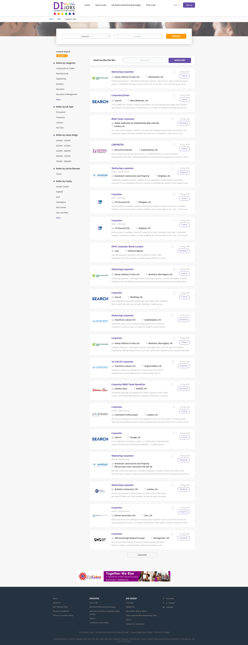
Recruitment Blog (60, 607)
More (58, 99)
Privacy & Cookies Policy (63, 615)
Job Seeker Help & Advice (136, 611)
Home (51, 19)
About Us (56, 603)
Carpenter (116, 194)
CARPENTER (117, 144)
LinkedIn (169, 607)
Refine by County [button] (64, 181)
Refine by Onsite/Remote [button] (68, 168)
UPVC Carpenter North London (127, 246)
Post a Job (94, 603)
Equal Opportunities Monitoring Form (141, 615)
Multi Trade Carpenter (122, 119)
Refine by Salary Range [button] (67, 135)
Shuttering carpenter (122, 168)
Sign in (176, 5)
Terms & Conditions (61, 611)
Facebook (170, 599)
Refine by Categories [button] (66, 63)
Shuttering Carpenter (122, 71)
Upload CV (130, 607)
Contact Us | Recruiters (99, 623)
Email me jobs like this (104, 60)
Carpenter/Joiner (120, 95)
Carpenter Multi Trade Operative (128, 384)
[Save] (174, 72)
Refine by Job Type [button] (64, 107)
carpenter (61, 56)
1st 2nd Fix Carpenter (122, 361)
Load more (142, 555)
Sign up (189, 5)
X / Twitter (170, 603)
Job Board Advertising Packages (103, 607)
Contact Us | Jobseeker (135, 624)
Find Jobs (176, 36)
